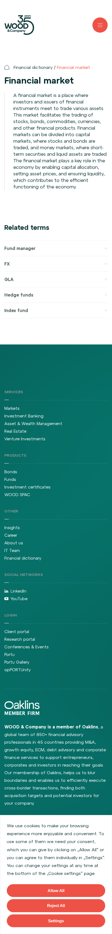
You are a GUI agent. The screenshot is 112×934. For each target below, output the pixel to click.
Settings (56, 920)
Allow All (56, 890)
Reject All (56, 905)
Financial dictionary (33, 67)
